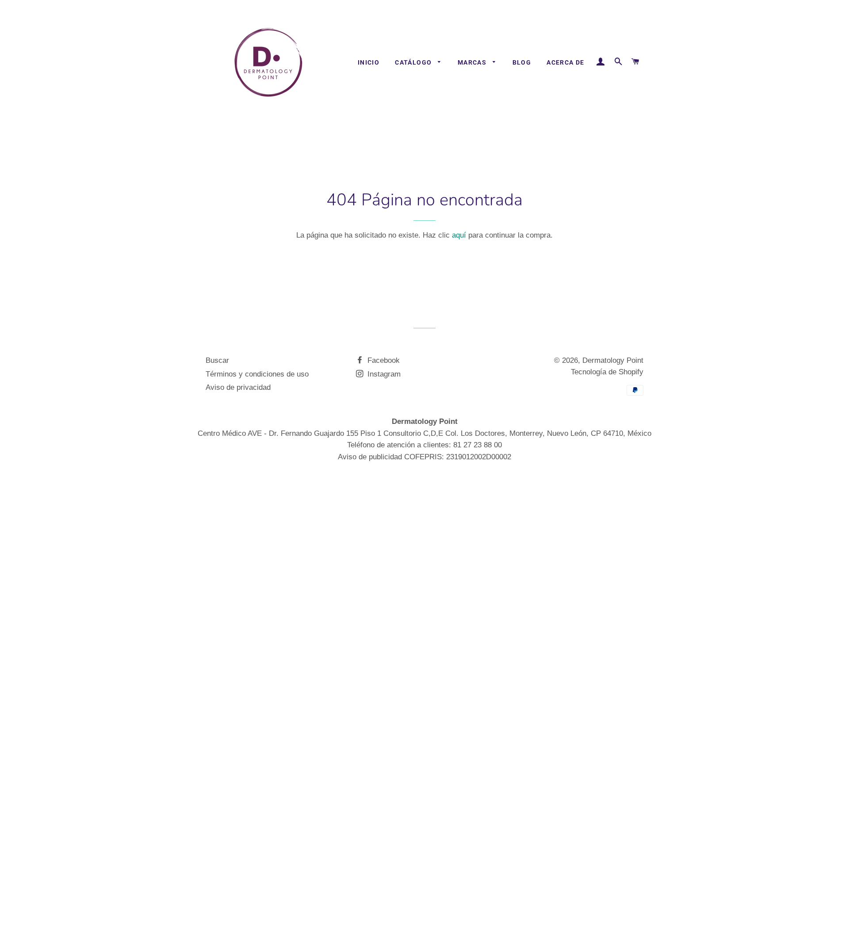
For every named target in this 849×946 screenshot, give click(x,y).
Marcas (473, 62)
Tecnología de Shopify (607, 372)
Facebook (382, 360)
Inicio (368, 62)
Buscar (217, 360)
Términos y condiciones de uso (257, 374)
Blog (522, 62)
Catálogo (414, 62)
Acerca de (566, 62)
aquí (459, 235)
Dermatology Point (612, 360)
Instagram (383, 374)
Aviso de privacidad (238, 387)
